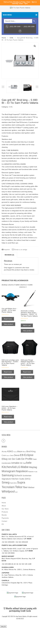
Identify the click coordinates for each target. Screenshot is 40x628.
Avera (15, 451)
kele (28, 462)
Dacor (8, 455)
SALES (3, 626)
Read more (8, 319)
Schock (18, 475)
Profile (35, 471)
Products (5, 512)
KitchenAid (9, 467)
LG (18, 467)
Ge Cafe (16, 459)
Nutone (31, 471)
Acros (4, 451)
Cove (4, 455)
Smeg (5, 482)
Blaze (19, 451)
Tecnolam (8, 487)
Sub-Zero (13, 483)
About (4, 506)
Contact (4, 521)
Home (4, 38)
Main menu (7, 15)
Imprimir (7, 249)
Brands (4, 515)
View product (8, 324)
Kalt (24, 463)
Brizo (24, 451)
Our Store (5, 509)
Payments (5, 518)
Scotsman (26, 475)
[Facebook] (21, 31)
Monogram (8, 471)
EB (22, 455)
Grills (11, 38)
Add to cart (27, 325)
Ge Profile (26, 458)
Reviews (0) (9, 255)
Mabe (25, 467)
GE (9, 459)
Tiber (25, 487)
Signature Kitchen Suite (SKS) (16, 479)
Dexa (16, 455)
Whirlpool (8, 491)
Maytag (33, 467)
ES (3, 524)
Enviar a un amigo (20, 249)
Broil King (31, 451)
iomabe (15, 462)
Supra (21, 482)
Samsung (8, 475)
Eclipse (28, 455)
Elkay (5, 459)
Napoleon (22, 471)
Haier (35, 459)
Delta (11, 455)
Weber (31, 487)
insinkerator (6, 463)
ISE (21, 463)
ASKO (10, 451)
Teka (18, 487)
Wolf (16, 492)
